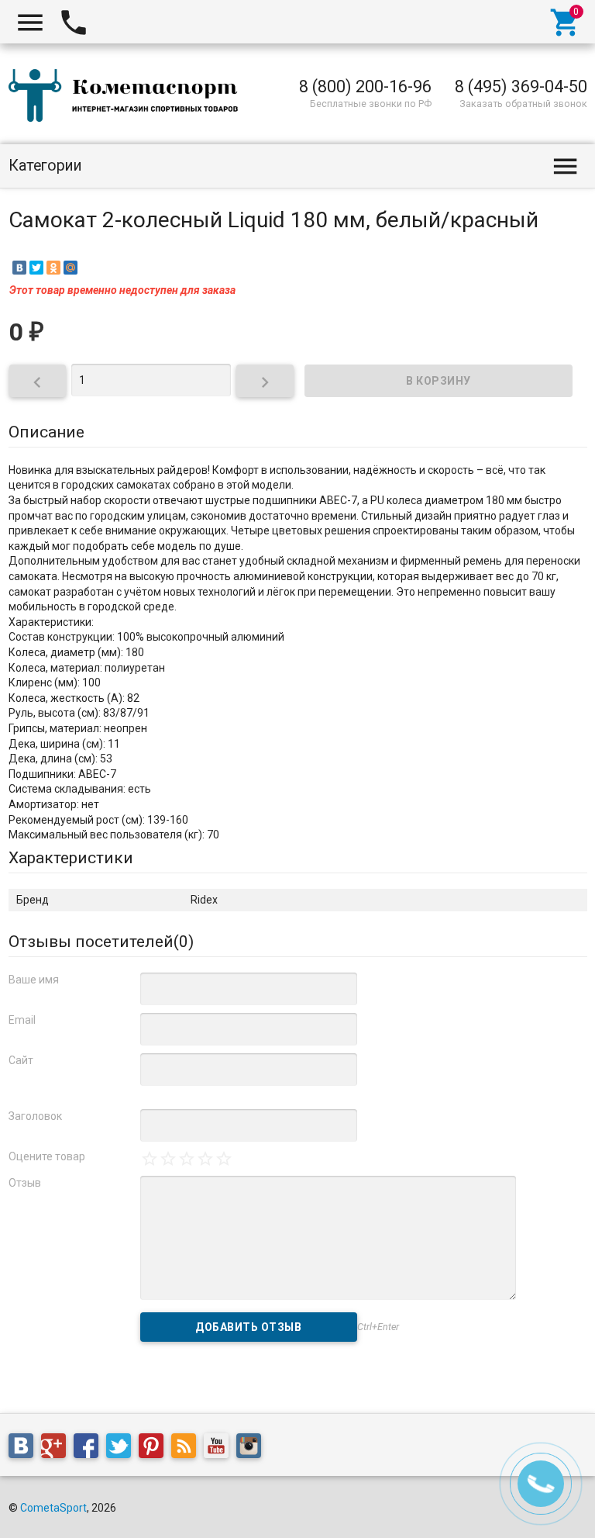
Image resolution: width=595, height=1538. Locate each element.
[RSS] (187, 1449)
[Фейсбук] (90, 1449)
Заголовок (35, 1116)
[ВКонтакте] (19, 268)
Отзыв (25, 1183)
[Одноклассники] (53, 268)
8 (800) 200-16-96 (365, 86)
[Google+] (57, 1449)
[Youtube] (220, 1449)
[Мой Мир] (70, 268)
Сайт (21, 1060)
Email (22, 1020)
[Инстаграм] (252, 1449)
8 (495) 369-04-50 (521, 86)
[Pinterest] (155, 1449)
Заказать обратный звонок (523, 103)
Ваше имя (34, 979)
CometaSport (53, 1508)
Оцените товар (47, 1156)
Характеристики (71, 857)
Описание (46, 432)
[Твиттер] (122, 1449)
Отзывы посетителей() (101, 941)
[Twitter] (36, 268)
